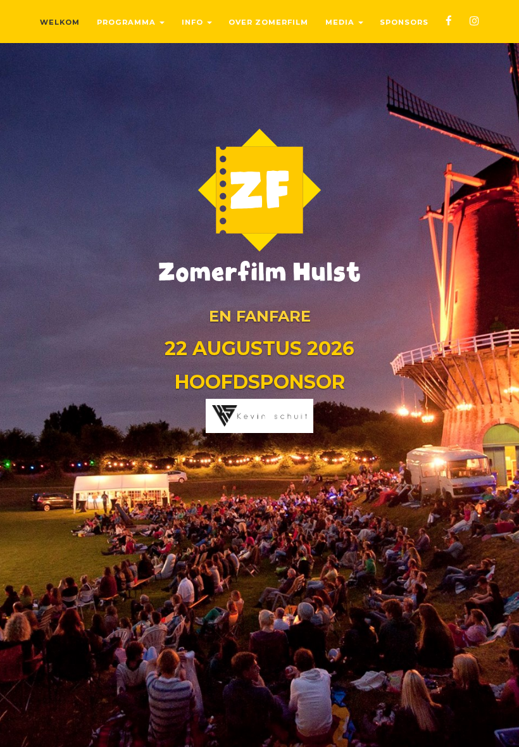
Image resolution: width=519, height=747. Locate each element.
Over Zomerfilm (268, 22)
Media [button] (341, 22)
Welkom (60, 22)
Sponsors (404, 22)
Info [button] (194, 22)
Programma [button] (127, 22)
